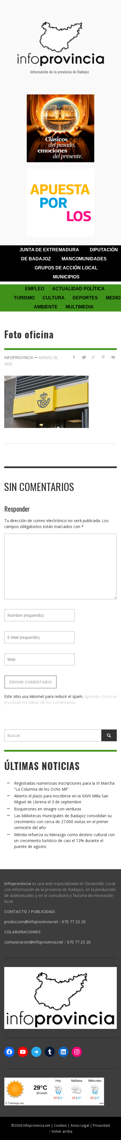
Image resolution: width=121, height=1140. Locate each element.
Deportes (85, 297)
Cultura (53, 297)
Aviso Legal (80, 1125)
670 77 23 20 (74, 921)
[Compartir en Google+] (93, 357)
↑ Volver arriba (60, 1131)
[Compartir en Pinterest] (103, 357)
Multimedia (80, 306)
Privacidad (101, 1125)
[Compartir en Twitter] (84, 357)
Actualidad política (78, 288)
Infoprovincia (18, 358)
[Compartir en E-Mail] (113, 357)
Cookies (60, 1125)
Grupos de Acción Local (66, 267)
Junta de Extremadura (49, 249)
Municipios (66, 276)
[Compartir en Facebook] (74, 357)
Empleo (34, 288)
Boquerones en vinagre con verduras (47, 809)
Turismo (24, 297)
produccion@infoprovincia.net (31, 921)
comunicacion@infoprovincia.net (33, 942)
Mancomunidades (84, 258)
